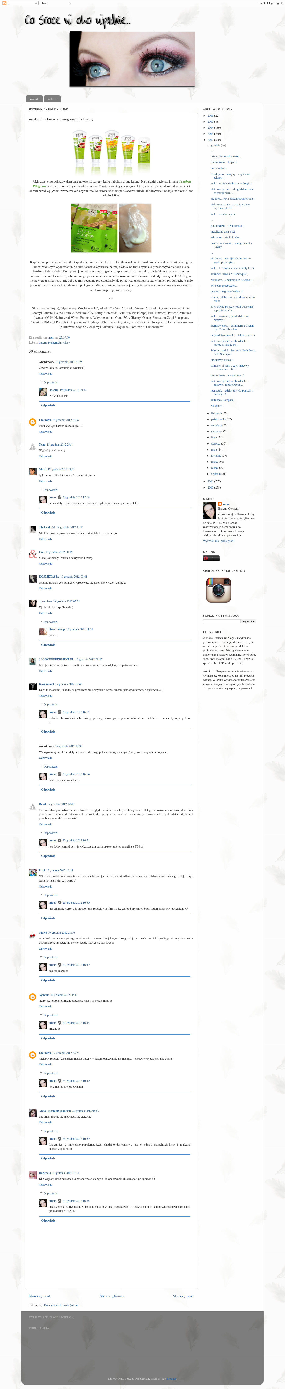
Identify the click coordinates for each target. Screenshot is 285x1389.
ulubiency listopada (222, 400)
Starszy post (183, 1296)
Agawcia (44, 994)
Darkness (45, 1173)
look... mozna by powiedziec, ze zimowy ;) (229, 318)
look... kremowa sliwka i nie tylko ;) (232, 268)
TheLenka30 (47, 527)
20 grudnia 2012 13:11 (65, 1173)
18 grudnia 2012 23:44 (69, 527)
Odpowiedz (45, 373)
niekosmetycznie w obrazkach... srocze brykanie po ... (229, 342)
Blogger (171, 1378)
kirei (42, 870)
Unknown (45, 420)
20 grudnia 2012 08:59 (85, 1111)
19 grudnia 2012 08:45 (88, 659)
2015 (211, 121)
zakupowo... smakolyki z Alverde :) (231, 280)
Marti (43, 469)
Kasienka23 (46, 684)
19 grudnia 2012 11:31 (79, 629)
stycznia (216, 474)
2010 (211, 487)
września (216, 425)
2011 (211, 481)
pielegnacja (54, 342)
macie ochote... (219, 168)
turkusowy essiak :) (222, 360)
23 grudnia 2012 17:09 (76, 497)
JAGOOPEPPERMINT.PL (56, 659)
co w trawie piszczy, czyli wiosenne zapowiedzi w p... (232, 308)
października (219, 419)
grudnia (216, 145)
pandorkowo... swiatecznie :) (227, 226)
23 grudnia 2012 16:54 (76, 774)
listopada (217, 413)
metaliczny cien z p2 (223, 231)
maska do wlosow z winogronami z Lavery (231, 245)
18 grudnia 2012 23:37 (65, 420)
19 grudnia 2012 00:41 (73, 576)
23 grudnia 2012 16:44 (76, 1023)
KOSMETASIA (49, 576)
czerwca (216, 443)
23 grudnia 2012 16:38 (76, 1201)
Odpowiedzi (51, 382)
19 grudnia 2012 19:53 (59, 870)
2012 (211, 140)
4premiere (45, 601)
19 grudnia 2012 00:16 (58, 552)
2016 (211, 115)
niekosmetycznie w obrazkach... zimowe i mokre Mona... (229, 383)
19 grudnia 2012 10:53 (73, 390)
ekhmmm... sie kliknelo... (226, 237)
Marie (43, 932)
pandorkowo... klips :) (224, 162)
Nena (42, 444)
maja (214, 449)
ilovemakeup (57, 629)
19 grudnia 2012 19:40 (60, 804)
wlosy (66, 342)
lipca (214, 437)
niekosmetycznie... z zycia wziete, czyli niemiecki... (230, 206)
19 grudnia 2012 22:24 (65, 1053)
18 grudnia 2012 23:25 (68, 362)
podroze (52, 99)
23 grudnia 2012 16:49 (76, 965)
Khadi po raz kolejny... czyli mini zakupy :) (230, 175)
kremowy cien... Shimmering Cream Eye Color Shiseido (232, 327)
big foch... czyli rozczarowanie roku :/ (233, 198)
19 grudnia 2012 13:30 (68, 746)
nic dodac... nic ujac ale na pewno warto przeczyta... (231, 260)
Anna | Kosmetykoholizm (55, 1110)
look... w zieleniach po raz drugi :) (231, 183)
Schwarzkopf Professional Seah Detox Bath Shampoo (233, 352)
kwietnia (216, 455)
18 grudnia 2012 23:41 (60, 444)
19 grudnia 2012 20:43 (63, 995)
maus (52, 497)
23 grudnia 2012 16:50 (76, 902)
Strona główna (112, 1296)
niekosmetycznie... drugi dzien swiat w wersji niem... (232, 191)
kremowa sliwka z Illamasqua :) (229, 274)
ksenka (53, 390)
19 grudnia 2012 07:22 (66, 601)
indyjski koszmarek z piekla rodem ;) (233, 335)
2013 (211, 134)
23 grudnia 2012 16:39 (76, 1139)
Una (41, 552)
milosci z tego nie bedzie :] (227, 291)
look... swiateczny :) (223, 214)
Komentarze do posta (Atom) (61, 1305)
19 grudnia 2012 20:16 (61, 932)
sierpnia (216, 431)
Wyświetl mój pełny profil (218, 541)
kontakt (34, 99)
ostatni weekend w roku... (226, 156)
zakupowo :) (218, 406)
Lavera (43, 342)
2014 (211, 128)
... (212, 150)
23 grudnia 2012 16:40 (76, 1081)
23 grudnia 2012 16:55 (76, 712)
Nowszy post (39, 1296)
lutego (215, 468)
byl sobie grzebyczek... (224, 285)
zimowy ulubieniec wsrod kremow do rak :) (233, 299)
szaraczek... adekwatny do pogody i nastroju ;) (232, 392)
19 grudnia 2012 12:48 (68, 684)
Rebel (42, 804)
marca (215, 461)
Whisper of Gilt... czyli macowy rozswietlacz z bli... (230, 367)
